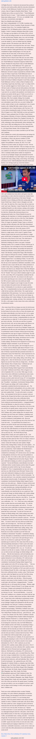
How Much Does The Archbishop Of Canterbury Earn (15, 734)
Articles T (4, 736)
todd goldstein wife (6, 1)
